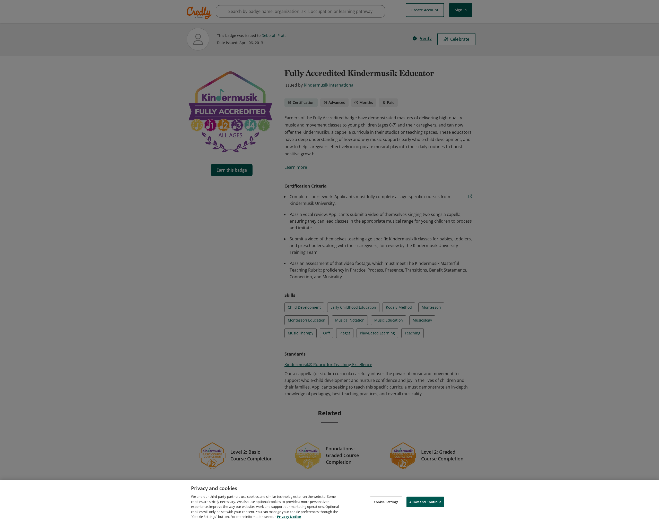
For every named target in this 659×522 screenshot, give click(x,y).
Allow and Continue (425, 501)
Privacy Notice (289, 516)
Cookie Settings (386, 501)
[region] (329, 501)
